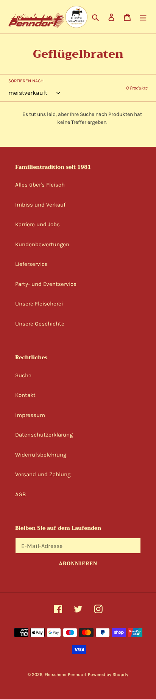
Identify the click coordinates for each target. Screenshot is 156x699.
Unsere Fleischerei (39, 303)
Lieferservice (31, 264)
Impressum (30, 415)
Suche (23, 375)
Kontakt (25, 395)
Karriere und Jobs (37, 224)
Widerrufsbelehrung (40, 454)
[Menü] (143, 17)
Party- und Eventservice (45, 284)
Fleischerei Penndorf (65, 674)
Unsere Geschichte (39, 323)
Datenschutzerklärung (44, 434)
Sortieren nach (26, 80)
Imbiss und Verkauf (40, 204)
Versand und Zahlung (42, 474)
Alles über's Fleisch (40, 184)
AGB (20, 494)
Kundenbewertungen (42, 244)
